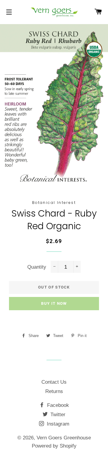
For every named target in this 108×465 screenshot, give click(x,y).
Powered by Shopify (54, 446)
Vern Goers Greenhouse (64, 438)
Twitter (57, 414)
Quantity (36, 267)
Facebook (57, 405)
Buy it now (54, 303)
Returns (54, 391)
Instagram (57, 424)
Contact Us (54, 382)
